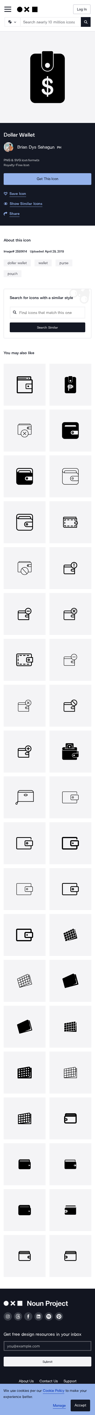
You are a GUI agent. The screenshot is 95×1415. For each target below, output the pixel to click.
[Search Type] (12, 22)
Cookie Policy (54, 1390)
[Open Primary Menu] (7, 9)
